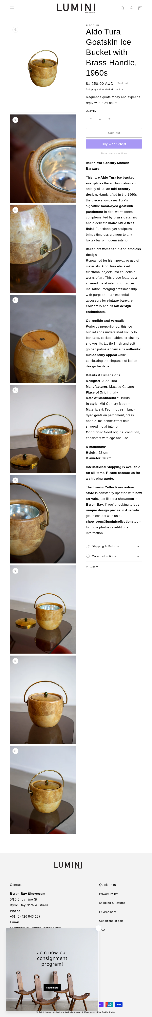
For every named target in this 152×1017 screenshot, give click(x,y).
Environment (107, 911)
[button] (12, 8)
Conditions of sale (111, 920)
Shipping (91, 89)
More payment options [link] (114, 153)
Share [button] (94, 566)
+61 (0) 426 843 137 (25, 916)
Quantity (91, 110)
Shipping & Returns (112, 902)
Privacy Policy (108, 893)
